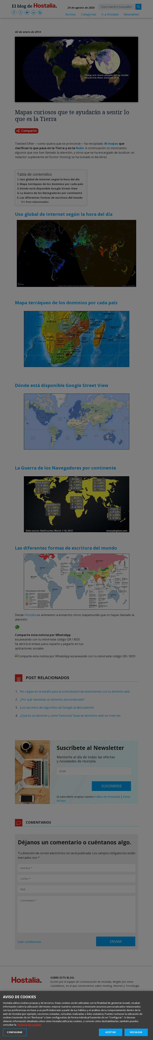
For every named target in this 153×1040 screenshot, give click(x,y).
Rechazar (136, 1032)
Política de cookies (29, 1024)
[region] (76, 1015)
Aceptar (110, 1032)
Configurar (14, 1032)
